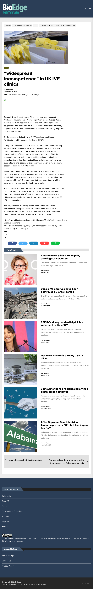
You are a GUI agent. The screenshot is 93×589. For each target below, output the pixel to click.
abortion (5, 516)
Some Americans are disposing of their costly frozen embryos (64, 390)
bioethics (5, 526)
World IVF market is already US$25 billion (62, 357)
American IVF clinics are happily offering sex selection (60, 257)
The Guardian (45, 171)
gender (5, 506)
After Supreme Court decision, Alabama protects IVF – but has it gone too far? (64, 425)
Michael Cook (8, 89)
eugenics (5, 521)
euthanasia (6, 496)
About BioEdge (8, 556)
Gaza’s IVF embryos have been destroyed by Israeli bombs (59, 290)
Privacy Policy (8, 566)
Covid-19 (5, 501)
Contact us (6, 561)
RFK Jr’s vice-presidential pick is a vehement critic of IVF (62, 324)
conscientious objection (12, 511)
